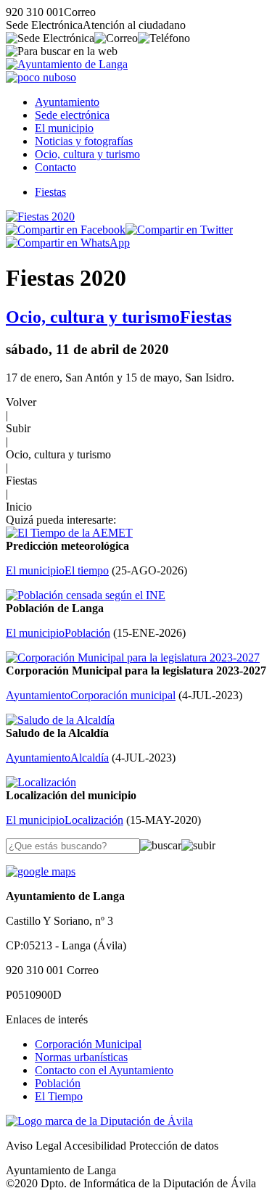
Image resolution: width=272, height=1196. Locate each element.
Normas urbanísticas (81, 1057)
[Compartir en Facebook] (65, 229)
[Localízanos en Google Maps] (40, 871)
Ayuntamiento (67, 102)
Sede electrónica (72, 115)
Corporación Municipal (88, 1044)
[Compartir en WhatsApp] (68, 242)
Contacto (55, 167)
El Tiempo (59, 1096)
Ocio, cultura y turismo (87, 154)
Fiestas (50, 192)
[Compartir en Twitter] (179, 229)
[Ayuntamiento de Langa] (67, 64)
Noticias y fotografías (84, 141)
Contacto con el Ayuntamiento (104, 1070)
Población (58, 1083)
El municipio (64, 128)
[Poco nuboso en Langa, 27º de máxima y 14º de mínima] (41, 77)
